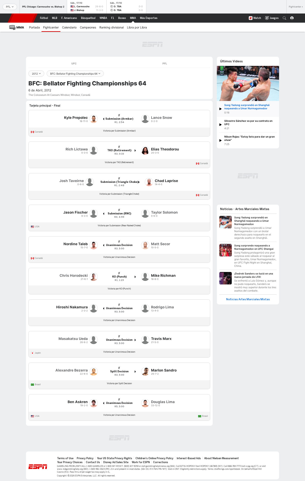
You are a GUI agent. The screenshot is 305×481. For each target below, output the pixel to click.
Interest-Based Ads (189, 458)
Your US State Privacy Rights (114, 458)
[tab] (73, 63)
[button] (284, 18)
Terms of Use (65, 458)
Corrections (160, 462)
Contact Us (93, 462)
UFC (74, 63)
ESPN (22, 18)
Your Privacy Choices (70, 462)
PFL (164, 63)
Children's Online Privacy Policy (154, 458)
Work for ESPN (141, 462)
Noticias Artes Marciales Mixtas (248, 299)
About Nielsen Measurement (221, 458)
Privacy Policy (85, 458)
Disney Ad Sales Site (115, 462)
